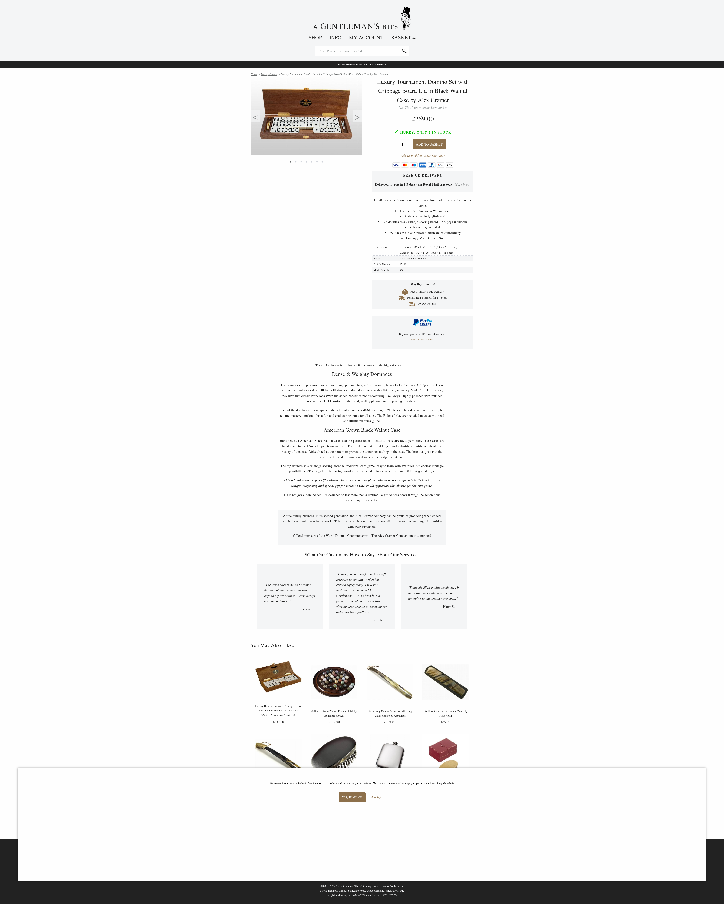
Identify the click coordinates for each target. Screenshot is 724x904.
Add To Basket (429, 144)
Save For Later (434, 156)
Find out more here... (423, 339)
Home (254, 74)
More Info (375, 797)
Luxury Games (269, 74)
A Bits (356, 25)
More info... (463, 184)
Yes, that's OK (352, 797)
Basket (403, 37)
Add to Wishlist (411, 156)
